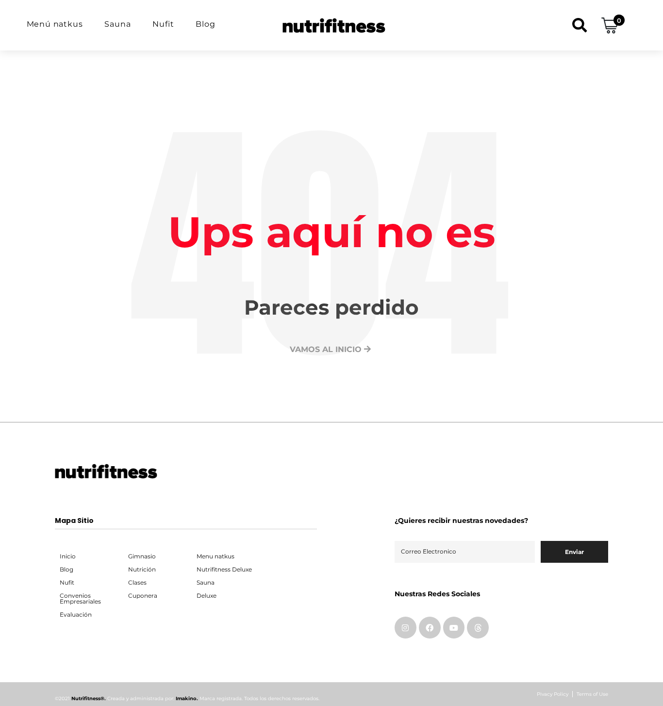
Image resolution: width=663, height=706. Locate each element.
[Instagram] (405, 628)
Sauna (117, 24)
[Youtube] (454, 628)
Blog (205, 24)
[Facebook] (430, 628)
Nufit (163, 24)
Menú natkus (55, 24)
